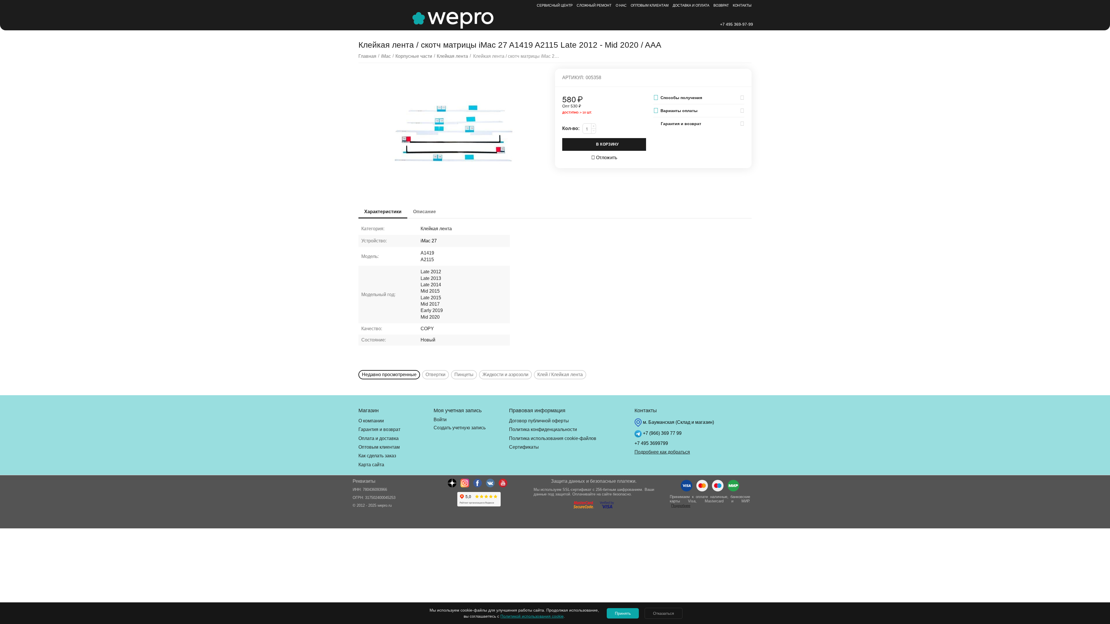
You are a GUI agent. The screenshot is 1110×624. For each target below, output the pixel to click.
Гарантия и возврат (379, 429)
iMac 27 (429, 240)
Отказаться (663, 613)
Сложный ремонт (594, 5)
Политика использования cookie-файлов (552, 438)
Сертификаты (524, 447)
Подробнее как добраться (662, 452)
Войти (440, 419)
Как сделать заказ (377, 455)
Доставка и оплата (691, 5)
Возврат (721, 5)
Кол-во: (571, 128)
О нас (621, 5)
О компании (371, 420)
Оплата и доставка (378, 438)
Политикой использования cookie (531, 616)
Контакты (742, 5)
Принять (623, 613)
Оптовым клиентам (650, 5)
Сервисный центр (555, 5)
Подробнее (680, 506)
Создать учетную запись (459, 427)
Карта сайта (371, 464)
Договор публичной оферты (539, 420)
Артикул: (573, 77)
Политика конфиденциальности (543, 429)
